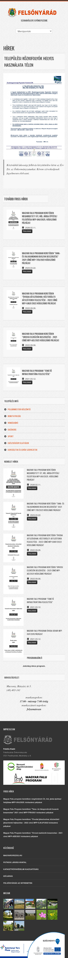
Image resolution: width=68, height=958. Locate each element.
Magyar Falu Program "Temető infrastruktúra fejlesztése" (37, 372)
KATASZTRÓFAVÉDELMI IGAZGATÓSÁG (21, 869)
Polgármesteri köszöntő (19, 409)
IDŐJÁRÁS (8, 876)
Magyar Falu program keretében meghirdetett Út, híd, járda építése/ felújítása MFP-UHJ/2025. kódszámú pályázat (39, 217)
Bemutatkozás (14, 416)
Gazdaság (12, 429)
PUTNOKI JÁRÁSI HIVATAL (15, 862)
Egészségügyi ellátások (18, 443)
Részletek (27, 231)
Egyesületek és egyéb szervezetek (22, 449)
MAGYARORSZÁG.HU (12, 855)
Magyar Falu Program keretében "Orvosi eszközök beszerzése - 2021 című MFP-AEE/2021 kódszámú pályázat (40, 337)
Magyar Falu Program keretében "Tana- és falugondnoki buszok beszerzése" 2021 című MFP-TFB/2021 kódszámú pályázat (41, 258)
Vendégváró (13, 422)
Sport (11, 436)
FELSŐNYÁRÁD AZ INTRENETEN (17, 883)
